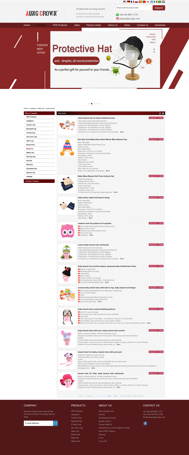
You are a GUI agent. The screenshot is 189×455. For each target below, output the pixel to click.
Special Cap (30, 173)
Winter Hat (30, 153)
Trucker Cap (30, 125)
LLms (101, 438)
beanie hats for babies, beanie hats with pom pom (100, 352)
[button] (89, 104)
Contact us (142, 25)
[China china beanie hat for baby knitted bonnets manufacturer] (67, 126)
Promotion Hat (31, 169)
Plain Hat (29, 165)
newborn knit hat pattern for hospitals (94, 223)
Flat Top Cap (30, 157)
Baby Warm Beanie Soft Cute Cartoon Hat (96, 176)
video (77, 25)
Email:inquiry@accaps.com (154, 417)
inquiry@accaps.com (129, 18)
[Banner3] (94, 58)
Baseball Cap (31, 129)
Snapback (30, 121)
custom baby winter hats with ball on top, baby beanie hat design (107, 288)
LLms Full (103, 441)
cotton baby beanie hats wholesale (93, 245)
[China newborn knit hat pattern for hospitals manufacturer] (67, 231)
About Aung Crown (106, 411)
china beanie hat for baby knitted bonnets (96, 118)
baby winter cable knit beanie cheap (94, 198)
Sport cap (29, 141)
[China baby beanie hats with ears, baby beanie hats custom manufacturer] (67, 339)
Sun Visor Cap (31, 137)
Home (27, 25)
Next (109, 396)
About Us (113, 25)
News (127, 25)
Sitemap (102, 434)
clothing (29, 177)
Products (41, 25)
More (122, 132)
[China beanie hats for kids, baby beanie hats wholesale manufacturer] (67, 381)
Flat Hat (29, 161)
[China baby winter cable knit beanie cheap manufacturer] (67, 206)
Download (160, 25)
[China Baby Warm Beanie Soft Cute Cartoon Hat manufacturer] (67, 184)
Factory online (94, 25)
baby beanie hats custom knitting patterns (96, 309)
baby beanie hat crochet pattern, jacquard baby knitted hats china (107, 266)
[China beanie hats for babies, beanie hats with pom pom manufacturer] (67, 360)
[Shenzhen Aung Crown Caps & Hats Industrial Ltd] (42, 15)
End (115, 396)
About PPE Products (107, 431)
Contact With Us (105, 424)
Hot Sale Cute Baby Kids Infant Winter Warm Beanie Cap (102, 139)
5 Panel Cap (30, 133)
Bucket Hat (30, 145)
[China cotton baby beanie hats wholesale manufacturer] (67, 253)
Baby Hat (41, 108)
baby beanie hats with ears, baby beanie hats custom (101, 330)
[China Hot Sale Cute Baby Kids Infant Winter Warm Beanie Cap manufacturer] (67, 147)
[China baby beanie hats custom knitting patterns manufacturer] (67, 317)
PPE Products (60, 25)
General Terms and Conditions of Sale (114, 428)
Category (33, 108)
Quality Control (105, 421)
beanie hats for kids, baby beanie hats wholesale (101, 373)
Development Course (107, 418)
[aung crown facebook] (145, 425)
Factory (102, 414)
